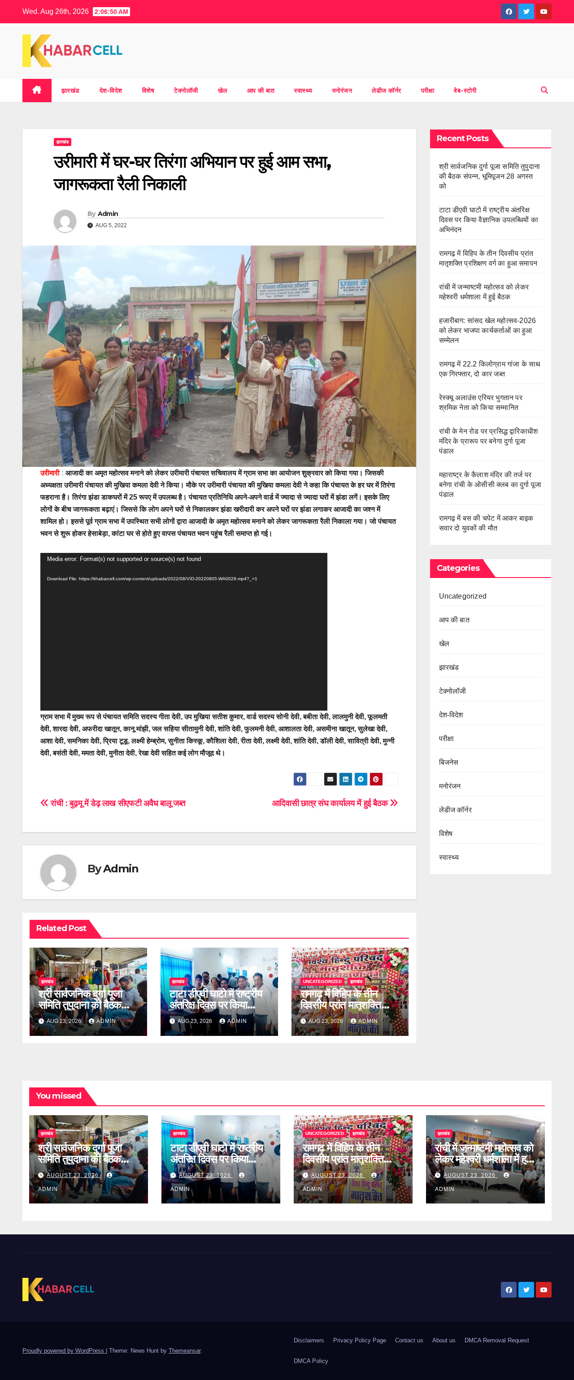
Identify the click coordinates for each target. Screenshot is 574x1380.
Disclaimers (309, 1340)
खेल (222, 90)
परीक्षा (428, 90)
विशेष (148, 90)
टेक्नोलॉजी (186, 90)
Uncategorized (322, 981)
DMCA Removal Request (497, 1340)
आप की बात (261, 90)
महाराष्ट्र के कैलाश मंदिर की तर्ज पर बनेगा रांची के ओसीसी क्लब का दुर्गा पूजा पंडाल (490, 484)
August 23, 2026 (73, 1175)
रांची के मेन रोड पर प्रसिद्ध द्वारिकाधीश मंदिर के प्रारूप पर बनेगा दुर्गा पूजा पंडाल (488, 441)
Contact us (409, 1340)
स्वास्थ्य (303, 90)
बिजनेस (449, 762)
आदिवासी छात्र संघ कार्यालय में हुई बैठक (331, 803)
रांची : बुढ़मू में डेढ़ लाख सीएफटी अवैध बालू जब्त (117, 803)
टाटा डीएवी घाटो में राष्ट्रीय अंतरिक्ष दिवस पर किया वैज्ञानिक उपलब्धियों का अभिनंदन (488, 219)
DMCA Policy (311, 1361)
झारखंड (70, 90)
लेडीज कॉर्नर (386, 90)
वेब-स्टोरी (465, 90)
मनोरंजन (342, 90)
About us (444, 1340)
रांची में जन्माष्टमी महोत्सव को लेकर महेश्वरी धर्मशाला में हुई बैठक (484, 1159)
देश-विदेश (111, 90)
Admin (108, 214)
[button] (544, 90)
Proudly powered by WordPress (64, 1350)
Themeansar (184, 1350)
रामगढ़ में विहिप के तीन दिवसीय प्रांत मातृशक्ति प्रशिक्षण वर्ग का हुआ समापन (349, 1004)
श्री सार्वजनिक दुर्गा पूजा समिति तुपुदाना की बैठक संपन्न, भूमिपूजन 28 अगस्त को (489, 176)
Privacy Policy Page (359, 1340)
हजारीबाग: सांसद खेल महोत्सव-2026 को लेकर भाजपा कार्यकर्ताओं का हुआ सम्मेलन (487, 330)
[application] (183, 632)
